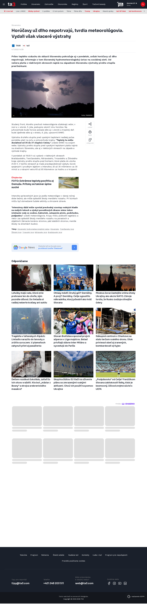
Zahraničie (49, 4)
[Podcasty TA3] (120, 4)
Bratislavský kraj (55, 232)
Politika (24, 4)
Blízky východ (33, 11)
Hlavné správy (108, 11)
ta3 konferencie (135, 11)
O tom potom (58, 11)
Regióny (75, 4)
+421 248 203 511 (53, 583)
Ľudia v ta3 (97, 555)
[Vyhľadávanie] (143, 4)
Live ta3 (9, 11)
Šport (85, 4)
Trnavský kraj (28, 232)
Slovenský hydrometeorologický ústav (34, 229)
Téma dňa (78, 11)
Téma (69, 11)
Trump (87, 11)
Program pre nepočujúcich (116, 555)
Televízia (23, 555)
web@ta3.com (84, 583)
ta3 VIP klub (121, 11)
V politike (46, 11)
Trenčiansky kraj (67, 229)
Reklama (45, 555)
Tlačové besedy (98, 4)
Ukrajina (96, 11)
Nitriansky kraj (41, 232)
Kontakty (85, 555)
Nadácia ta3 (73, 555)
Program (34, 555)
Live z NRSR (20, 11)
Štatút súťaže (58, 555)
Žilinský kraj (16, 232)
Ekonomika (62, 4)
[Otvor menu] (4, 4)
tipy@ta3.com (20, 583)
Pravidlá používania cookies (73, 561)
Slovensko (35, 4)
